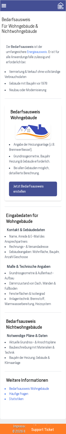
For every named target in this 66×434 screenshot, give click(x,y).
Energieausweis (37, 52)
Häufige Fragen (18, 394)
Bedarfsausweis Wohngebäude (29, 389)
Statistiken (16, 399)
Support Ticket (42, 429)
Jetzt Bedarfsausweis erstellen (28, 188)
